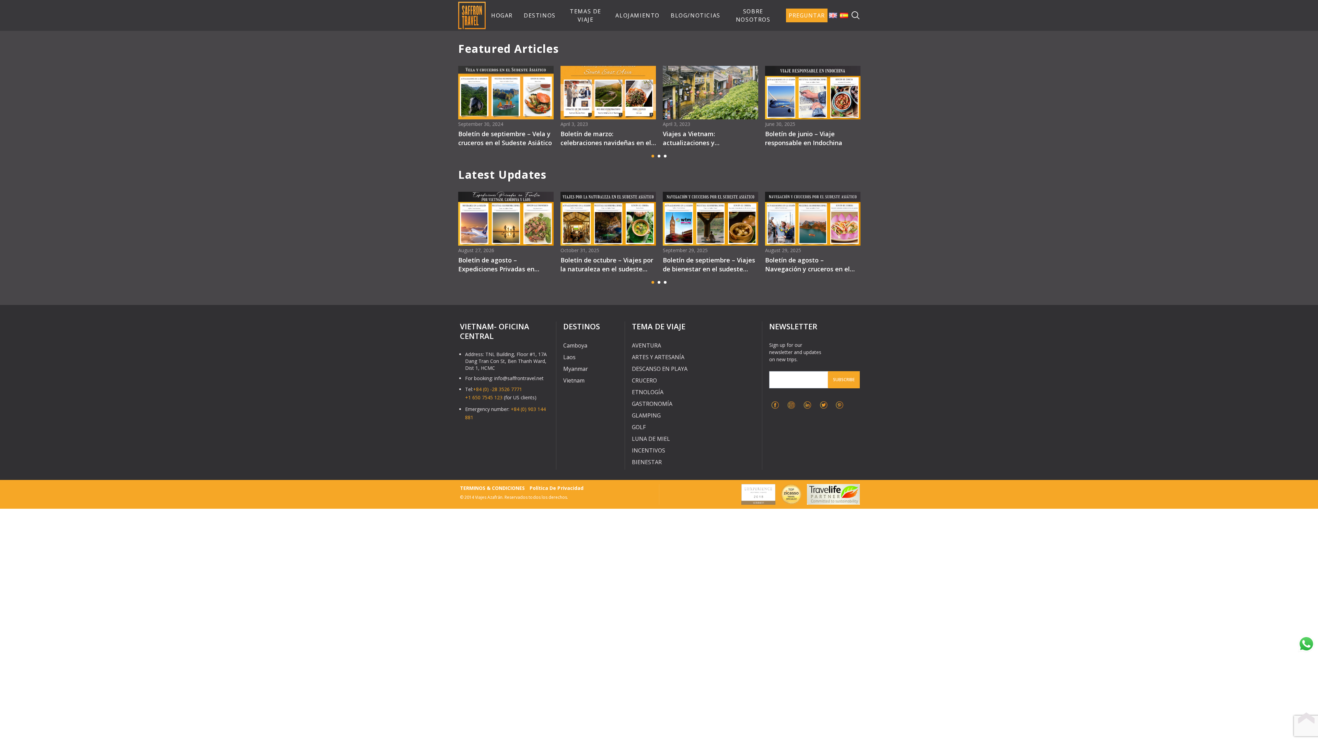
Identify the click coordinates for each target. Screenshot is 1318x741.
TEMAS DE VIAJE (585, 15)
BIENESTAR (647, 462)
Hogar (502, 15)
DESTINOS (540, 15)
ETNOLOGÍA (647, 392)
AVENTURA (646, 345)
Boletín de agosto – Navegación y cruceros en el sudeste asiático (807, 264)
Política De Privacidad (556, 488)
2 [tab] (659, 156)
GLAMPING (646, 415)
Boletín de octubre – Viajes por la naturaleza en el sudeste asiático (606, 264)
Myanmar (575, 369)
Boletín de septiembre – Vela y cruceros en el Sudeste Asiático (505, 138)
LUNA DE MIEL (651, 439)
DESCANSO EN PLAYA (659, 369)
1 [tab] (652, 156)
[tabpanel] (506, 108)
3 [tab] (665, 156)
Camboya (575, 345)
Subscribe (844, 380)
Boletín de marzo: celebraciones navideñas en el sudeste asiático (605, 138)
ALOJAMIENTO (637, 15)
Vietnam (574, 380)
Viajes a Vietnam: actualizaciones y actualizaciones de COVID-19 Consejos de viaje (706, 138)
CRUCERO (644, 380)
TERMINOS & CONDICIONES (492, 488)
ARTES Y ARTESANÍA (658, 357)
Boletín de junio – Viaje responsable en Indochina (803, 138)
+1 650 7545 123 (483, 397)
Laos (569, 357)
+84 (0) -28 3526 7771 (497, 389)
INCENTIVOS (648, 450)
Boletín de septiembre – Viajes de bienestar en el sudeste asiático (709, 264)
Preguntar (807, 15)
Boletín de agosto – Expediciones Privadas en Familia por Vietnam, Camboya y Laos (504, 264)
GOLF (639, 427)
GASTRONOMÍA (652, 404)
